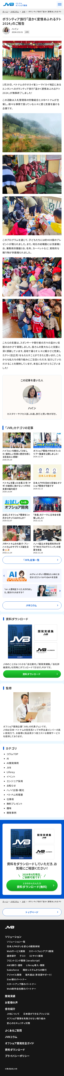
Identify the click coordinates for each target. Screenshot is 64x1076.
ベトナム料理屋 (15, 794)
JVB (9, 767)
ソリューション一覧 (16, 941)
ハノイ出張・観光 (15, 790)
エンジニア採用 (15, 781)
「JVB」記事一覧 (31, 559)
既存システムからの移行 (35, 969)
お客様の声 (11, 1002)
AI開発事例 (13, 763)
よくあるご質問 (13, 1030)
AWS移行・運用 (14, 965)
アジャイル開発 (14, 974)
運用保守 (11, 955)
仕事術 (10, 799)
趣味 (9, 808)
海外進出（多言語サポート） (38, 974)
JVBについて (13, 1013)
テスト (23, 955)
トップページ (32, 912)
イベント (11, 776)
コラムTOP (12, 754)
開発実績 (10, 996)
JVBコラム (31, 605)
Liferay (11, 772)
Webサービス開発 (16, 951)
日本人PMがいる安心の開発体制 (23, 946)
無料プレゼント (15, 803)
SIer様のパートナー (17, 979)
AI (8, 758)
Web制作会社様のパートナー (21, 988)
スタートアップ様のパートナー (21, 984)
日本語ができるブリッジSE (36, 1013)
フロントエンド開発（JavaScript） (23, 960)
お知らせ (11, 785)
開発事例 (11, 812)
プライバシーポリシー (17, 1056)
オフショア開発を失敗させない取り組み (26, 1018)
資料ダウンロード (31, 674)
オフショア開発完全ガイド (19, 1043)
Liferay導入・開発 (35, 965)
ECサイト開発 (36, 955)
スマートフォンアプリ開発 (41, 951)
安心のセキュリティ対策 (18, 1023)
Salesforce (13, 969)
